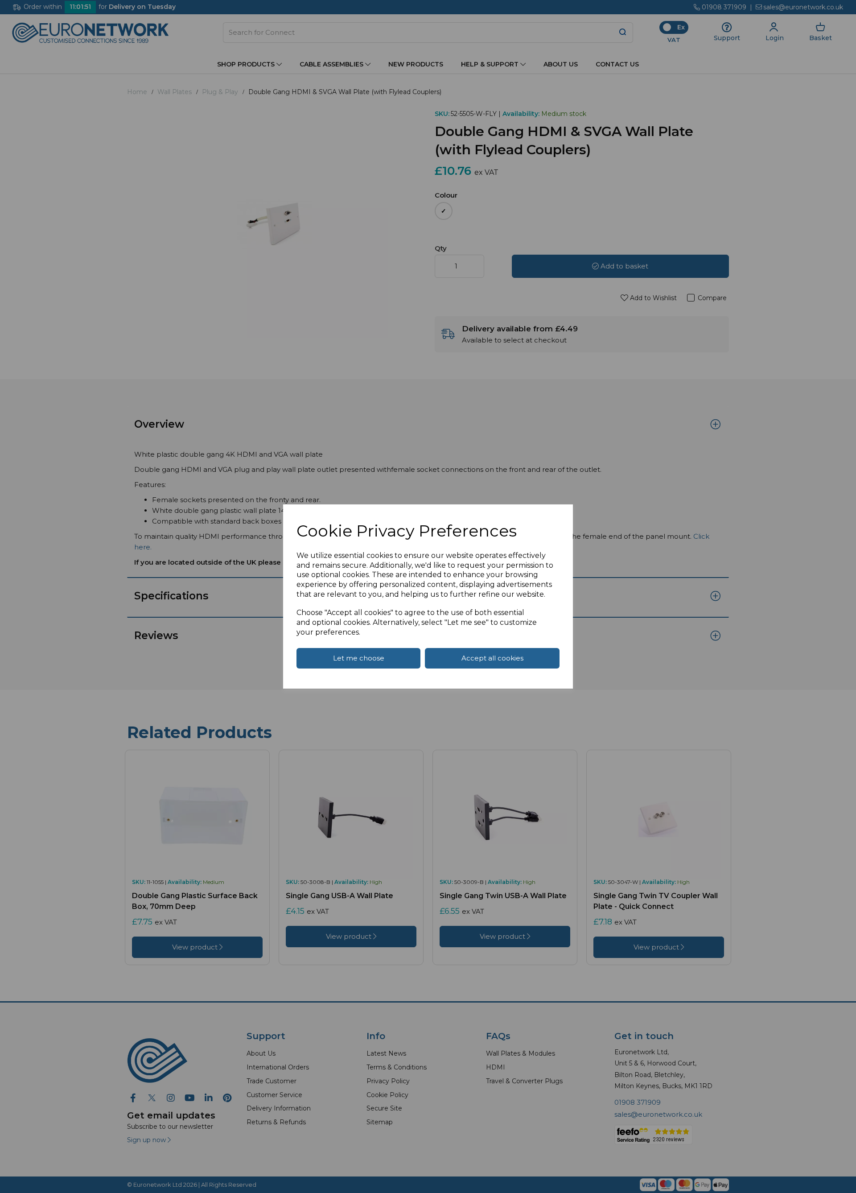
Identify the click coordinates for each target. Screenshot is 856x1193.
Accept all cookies (492, 658)
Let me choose (358, 658)
